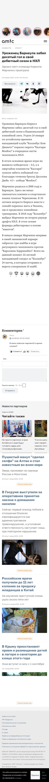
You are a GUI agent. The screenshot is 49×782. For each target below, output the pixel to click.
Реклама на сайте (9, 726)
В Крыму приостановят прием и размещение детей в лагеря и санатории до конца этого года (24, 652)
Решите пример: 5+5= (12, 385)
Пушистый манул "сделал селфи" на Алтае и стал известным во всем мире (23, 461)
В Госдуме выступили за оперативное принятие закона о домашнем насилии (22, 498)
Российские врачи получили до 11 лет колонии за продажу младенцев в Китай (19, 584)
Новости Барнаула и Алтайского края (16, 739)
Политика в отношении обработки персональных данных (24, 747)
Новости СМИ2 (7, 412)
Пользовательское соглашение (14, 723)
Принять (35, 775)
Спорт (18, 48)
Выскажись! (10, 84)
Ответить (35, 351)
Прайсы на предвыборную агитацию (16, 736)
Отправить (10, 390)
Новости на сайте (9, 716)
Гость (12, 335)
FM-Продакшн (7, 720)
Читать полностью (24, 484)
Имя (4, 359)
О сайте (5, 733)
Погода (5, 729)
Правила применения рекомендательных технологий (22, 743)
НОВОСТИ (6, 48)
